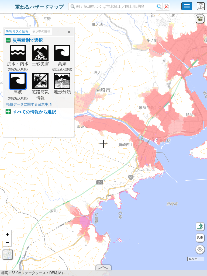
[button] (7, 234)
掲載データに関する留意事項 (29, 104)
